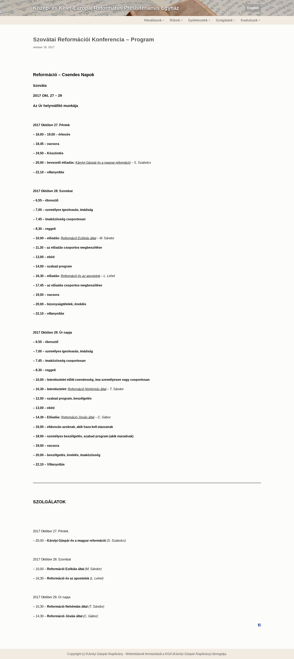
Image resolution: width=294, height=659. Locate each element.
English (253, 8)
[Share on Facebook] (259, 625)
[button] (163, 20)
